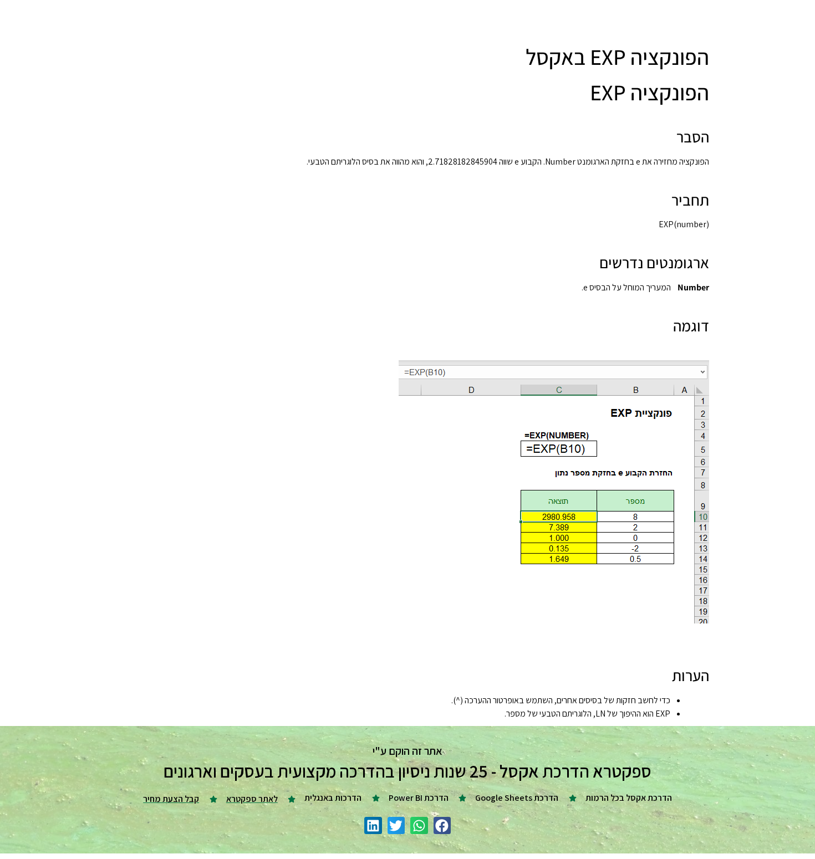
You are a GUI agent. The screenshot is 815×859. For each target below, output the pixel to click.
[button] (442, 826)
